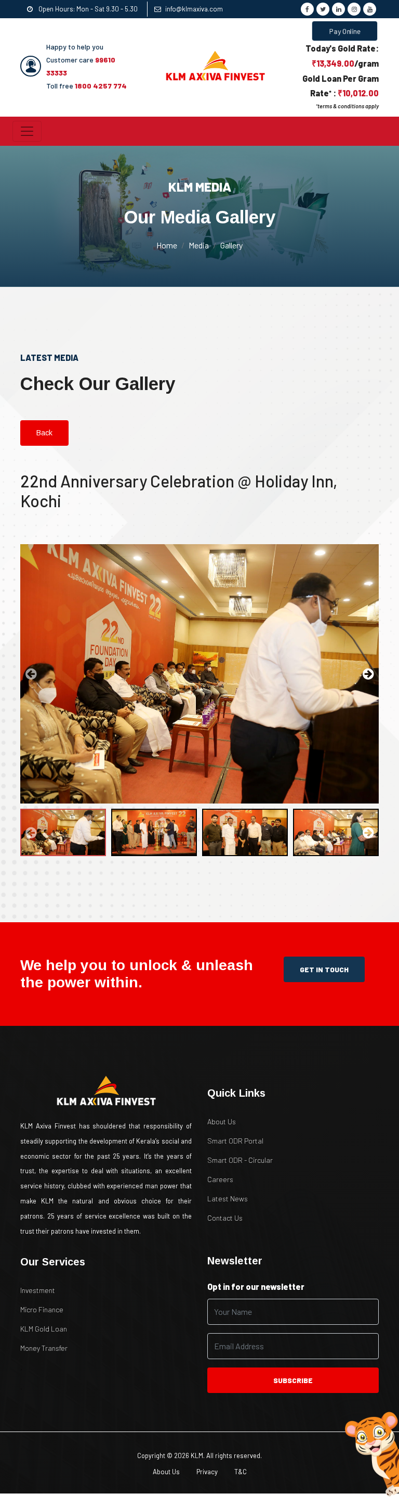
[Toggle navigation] (27, 131)
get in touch (324, 969)
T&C (240, 1471)
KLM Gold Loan (43, 1328)
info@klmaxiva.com (194, 9)
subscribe (293, 1380)
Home (166, 245)
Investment (37, 1290)
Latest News (227, 1198)
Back (44, 433)
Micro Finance (41, 1309)
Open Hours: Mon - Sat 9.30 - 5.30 (87, 9)
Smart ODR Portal (235, 1140)
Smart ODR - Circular (240, 1160)
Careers (220, 1179)
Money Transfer (44, 1348)
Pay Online (344, 30)
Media (199, 245)
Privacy (207, 1471)
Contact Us (225, 1217)
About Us (221, 1121)
